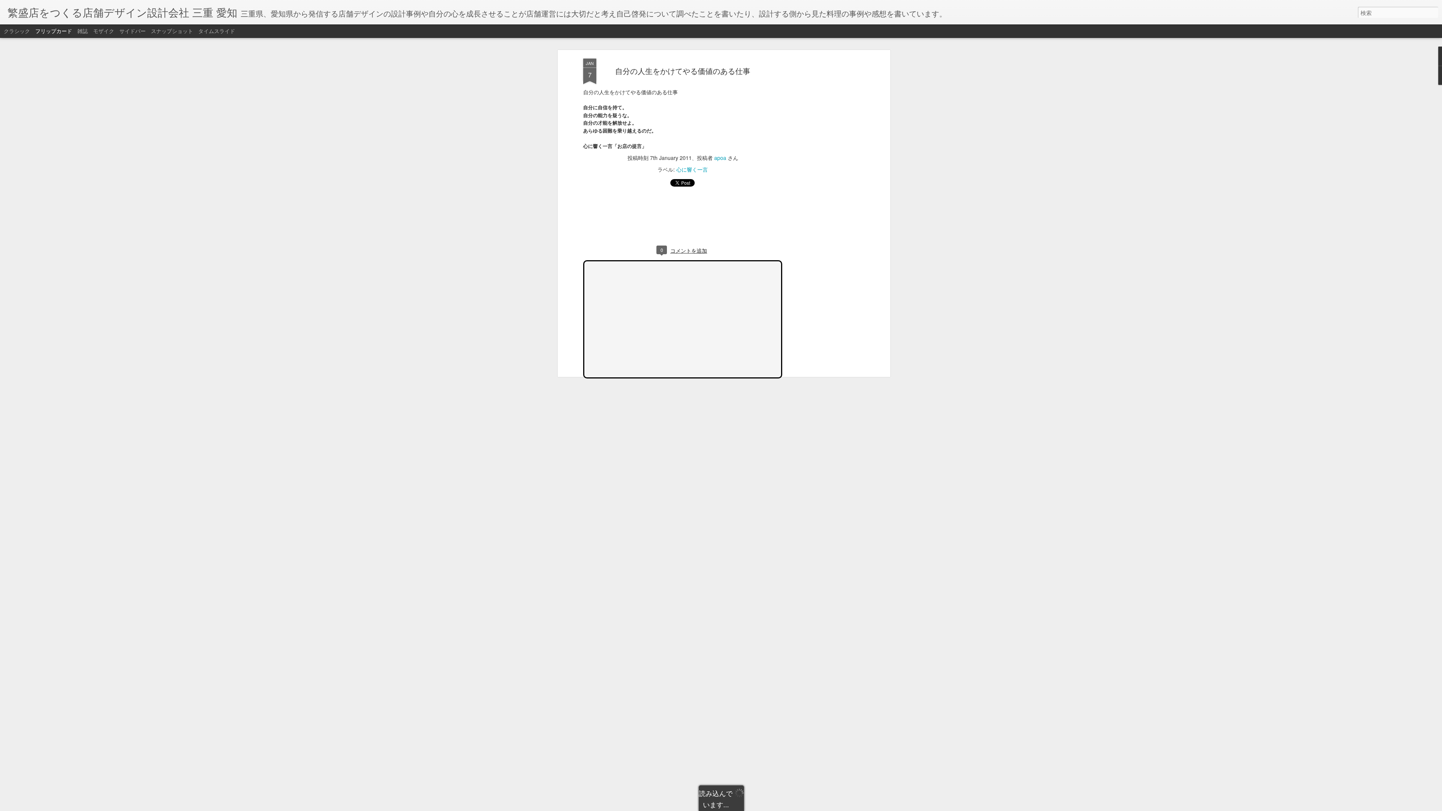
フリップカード (53, 31)
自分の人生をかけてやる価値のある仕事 (682, 70)
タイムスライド (216, 31)
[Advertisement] (823, 176)
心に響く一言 (692, 169)
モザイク (103, 31)
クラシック (17, 31)
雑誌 (82, 31)
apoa (720, 157)
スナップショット (172, 31)
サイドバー (132, 31)
